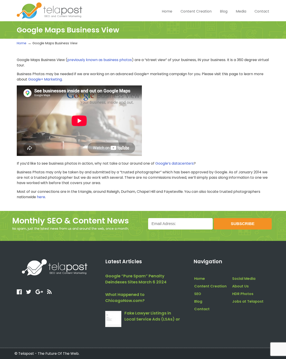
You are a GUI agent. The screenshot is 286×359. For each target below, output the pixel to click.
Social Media (243, 278)
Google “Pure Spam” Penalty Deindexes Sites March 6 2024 (135, 279)
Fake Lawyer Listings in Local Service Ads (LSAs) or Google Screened (152, 316)
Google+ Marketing (45, 79)
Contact (202, 309)
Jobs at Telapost (247, 301)
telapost (49, 10)
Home (21, 43)
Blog (198, 301)
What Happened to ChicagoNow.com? (125, 297)
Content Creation (210, 286)
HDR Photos (242, 293)
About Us (240, 286)
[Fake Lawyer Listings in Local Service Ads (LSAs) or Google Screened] (113, 319)
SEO (197, 293)
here (41, 197)
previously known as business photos (99, 59)
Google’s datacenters (174, 163)
